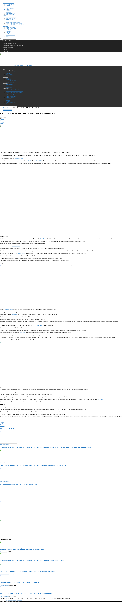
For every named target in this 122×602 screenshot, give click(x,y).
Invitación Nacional (10, 14)
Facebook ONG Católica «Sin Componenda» (13, 45)
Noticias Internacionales (11, 28)
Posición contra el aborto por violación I (14, 23)
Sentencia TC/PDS (10, 19)
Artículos (8, 32)
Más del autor (14, 428)
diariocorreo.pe (19, 158)
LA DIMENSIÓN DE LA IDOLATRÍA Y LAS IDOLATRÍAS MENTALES (22, 549)
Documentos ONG (7, 21)
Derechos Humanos (10, 29)
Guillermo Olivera (16, 246)
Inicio (4, 1)
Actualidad (8, 33)
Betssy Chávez (100, 399)
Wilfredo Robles (9, 309)
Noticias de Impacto (10, 35)
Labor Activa (6, 9)
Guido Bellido (43, 238)
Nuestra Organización (10, 4)
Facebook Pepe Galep (8, 47)
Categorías (5, 26)
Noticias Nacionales (10, 27)
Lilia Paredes (39, 325)
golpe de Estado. (39, 160)
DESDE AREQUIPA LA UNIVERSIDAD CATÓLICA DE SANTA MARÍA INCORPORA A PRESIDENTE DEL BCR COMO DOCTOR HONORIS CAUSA (46, 447)
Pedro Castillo (28, 160)
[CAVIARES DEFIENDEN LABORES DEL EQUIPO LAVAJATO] (8, 480)
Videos (7, 36)
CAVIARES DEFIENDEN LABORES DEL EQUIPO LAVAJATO (19, 484)
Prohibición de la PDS (11, 17)
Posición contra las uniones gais (13, 22)
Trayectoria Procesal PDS (11, 18)
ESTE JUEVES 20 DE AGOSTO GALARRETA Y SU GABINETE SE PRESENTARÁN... (26, 593)
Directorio (8, 5)
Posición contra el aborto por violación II (15, 24)
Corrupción (8, 31)
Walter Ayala (15, 314)
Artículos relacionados (5, 428)
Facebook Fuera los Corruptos (9, 43)
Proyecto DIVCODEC (11, 13)
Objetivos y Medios (10, 8)
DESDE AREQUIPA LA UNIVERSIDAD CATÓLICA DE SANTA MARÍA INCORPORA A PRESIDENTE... (32, 560)
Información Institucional (8, 3)
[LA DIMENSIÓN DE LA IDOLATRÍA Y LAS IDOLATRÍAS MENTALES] (3, 546)
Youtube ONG (6, 51)
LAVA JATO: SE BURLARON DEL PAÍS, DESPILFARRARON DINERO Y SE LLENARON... (28, 571)
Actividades (8, 12)
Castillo (27, 238)
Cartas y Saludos (9, 6)
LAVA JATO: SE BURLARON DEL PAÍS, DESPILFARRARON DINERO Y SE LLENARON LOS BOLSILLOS (33, 465)
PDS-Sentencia (6, 15)
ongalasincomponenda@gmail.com (14, 600)
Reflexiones (8, 10)
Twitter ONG (6, 49)
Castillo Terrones (21, 253)
